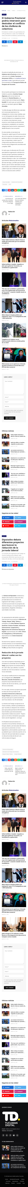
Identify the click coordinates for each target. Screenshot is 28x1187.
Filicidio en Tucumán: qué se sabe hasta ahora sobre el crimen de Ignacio (18, 506)
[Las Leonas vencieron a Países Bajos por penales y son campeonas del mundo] (5, 451)
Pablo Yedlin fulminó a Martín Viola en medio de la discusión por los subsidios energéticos (13, 241)
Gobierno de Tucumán (17, 182)
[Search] (26, 2)
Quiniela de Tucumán (14, 1179)
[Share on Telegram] (20, 41)
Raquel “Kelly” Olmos (8, 754)
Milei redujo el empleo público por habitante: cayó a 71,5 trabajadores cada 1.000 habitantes (14, 316)
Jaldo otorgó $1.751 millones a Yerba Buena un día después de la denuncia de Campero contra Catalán (14, 935)
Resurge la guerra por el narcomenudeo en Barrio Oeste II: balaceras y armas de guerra (18, 468)
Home (6, 1179)
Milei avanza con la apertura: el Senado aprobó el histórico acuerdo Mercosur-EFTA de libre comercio (13, 365)
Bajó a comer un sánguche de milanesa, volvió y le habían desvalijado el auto (20, 771)
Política (4, 14)
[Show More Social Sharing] (24, 41)
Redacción (11, 211)
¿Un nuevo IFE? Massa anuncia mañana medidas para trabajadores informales (20, 202)
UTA (10, 184)
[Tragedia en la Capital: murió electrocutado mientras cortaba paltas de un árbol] (14, 330)
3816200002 (10, 1130)
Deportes (7, 1183)
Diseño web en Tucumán (18, 1176)
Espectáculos (15, 1181)
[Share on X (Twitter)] (9, 41)
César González (6, 182)
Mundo (13, 1183)
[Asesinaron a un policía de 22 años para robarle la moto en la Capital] (5, 459)
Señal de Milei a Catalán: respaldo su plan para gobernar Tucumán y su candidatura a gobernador (13, 265)
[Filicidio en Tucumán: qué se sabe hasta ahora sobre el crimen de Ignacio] (5, 506)
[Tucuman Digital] (14, 2)
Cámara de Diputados (8, 749)
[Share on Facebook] (4, 41)
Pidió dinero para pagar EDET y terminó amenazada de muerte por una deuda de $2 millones (18, 499)
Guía (24, 1183)
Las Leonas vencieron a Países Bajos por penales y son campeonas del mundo (18, 451)
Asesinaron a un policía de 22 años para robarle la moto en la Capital (18, 459)
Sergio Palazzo (17, 754)
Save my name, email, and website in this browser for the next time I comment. (13, 412)
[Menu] (2, 2)
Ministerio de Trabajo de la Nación (11, 751)
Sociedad (19, 1183)
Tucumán (5, 184)
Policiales (22, 1181)
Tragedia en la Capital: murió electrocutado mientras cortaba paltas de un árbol (13, 341)
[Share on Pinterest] (15, 41)
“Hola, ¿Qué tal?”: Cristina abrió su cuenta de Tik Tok (8, 769)
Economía (8, 1181)
